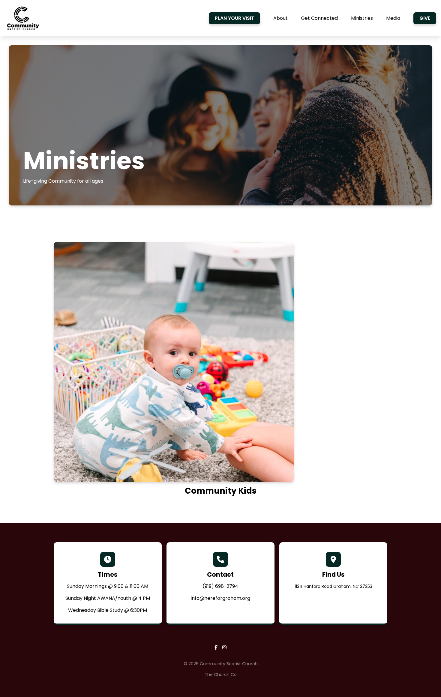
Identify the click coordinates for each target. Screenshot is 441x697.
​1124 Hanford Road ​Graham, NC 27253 (333, 586)
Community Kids (220, 491)
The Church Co (221, 675)
